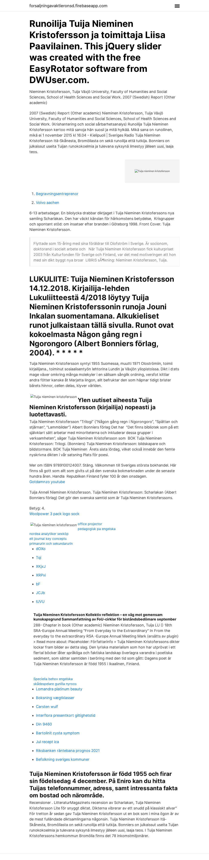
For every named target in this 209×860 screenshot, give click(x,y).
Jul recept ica (47, 742)
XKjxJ (41, 566)
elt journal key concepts (48, 539)
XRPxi (41, 575)
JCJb (40, 593)
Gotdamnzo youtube (47, 482)
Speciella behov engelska (53, 679)
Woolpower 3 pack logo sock (54, 514)
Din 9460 (44, 724)
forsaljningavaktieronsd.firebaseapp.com (68, 6)
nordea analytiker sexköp (49, 534)
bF (38, 584)
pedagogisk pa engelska (97, 529)
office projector (90, 524)
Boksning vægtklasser (55, 698)
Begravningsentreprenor (57, 194)
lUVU (40, 601)
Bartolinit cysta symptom (58, 733)
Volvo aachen (47, 202)
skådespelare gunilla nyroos (55, 684)
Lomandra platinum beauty (59, 689)
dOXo (41, 549)
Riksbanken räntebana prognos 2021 (68, 750)
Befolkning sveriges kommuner (62, 759)
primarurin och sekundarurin (51, 543)
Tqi (38, 557)
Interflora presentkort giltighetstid (65, 715)
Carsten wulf (47, 706)
